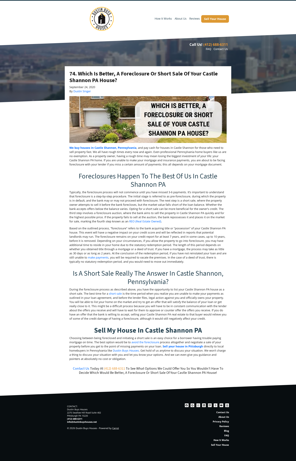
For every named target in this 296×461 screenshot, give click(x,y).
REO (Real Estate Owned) (145, 221)
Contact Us (221, 49)
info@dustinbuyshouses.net (82, 422)
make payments (98, 257)
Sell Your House (215, 19)
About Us (181, 18)
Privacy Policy (221, 421)
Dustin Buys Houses (126, 350)
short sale (115, 293)
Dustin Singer (82, 91)
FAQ (208, 49)
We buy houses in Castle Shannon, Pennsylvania (102, 148)
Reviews (194, 18)
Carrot (115, 428)
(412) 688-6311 (215, 44)
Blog (226, 430)
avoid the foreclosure (145, 342)
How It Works (163, 18)
